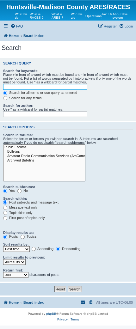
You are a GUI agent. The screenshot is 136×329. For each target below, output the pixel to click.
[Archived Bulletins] (44, 160)
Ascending (45, 249)
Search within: (15, 198)
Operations (93, 16)
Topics (31, 236)
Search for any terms (25, 98)
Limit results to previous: (24, 257)
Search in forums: (18, 135)
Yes (11, 190)
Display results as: (18, 233)
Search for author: (18, 105)
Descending (70, 249)
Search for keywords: (21, 71)
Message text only (22, 207)
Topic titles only (20, 213)
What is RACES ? (37, 15)
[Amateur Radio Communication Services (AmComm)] (44, 156)
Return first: (13, 270)
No (25, 190)
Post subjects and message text (33, 202)
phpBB (51, 313)
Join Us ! (107, 15)
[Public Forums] (44, 147)
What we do (21, 15)
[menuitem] (16, 26)
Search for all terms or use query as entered (42, 92)
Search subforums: (19, 187)
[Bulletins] (44, 151)
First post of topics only (26, 218)
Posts (13, 236)
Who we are (77, 15)
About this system (120, 15)
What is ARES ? (57, 15)
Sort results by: (16, 244)
